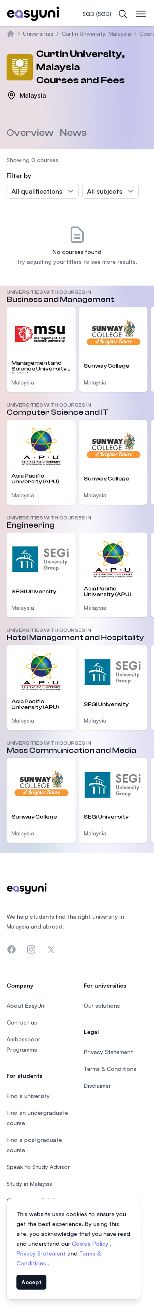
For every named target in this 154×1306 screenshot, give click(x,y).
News (73, 132)
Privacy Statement (41, 1253)
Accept (31, 1282)
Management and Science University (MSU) (39, 366)
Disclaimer (97, 1085)
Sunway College (106, 366)
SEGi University (33, 591)
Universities (38, 33)
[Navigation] (140, 14)
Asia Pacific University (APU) (35, 479)
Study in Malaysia (30, 1183)
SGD (97, 13)
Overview (30, 132)
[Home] (11, 34)
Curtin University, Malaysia (96, 33)
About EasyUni (26, 1005)
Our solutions (102, 1005)
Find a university (28, 1095)
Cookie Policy (91, 1243)
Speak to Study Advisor (38, 1166)
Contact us (22, 1022)
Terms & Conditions (110, 1068)
